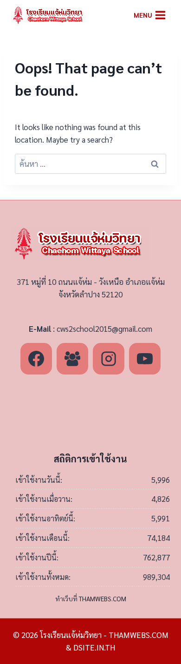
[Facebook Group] (72, 359)
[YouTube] (145, 359)
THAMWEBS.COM (102, 598)
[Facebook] (36, 359)
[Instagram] (108, 359)
